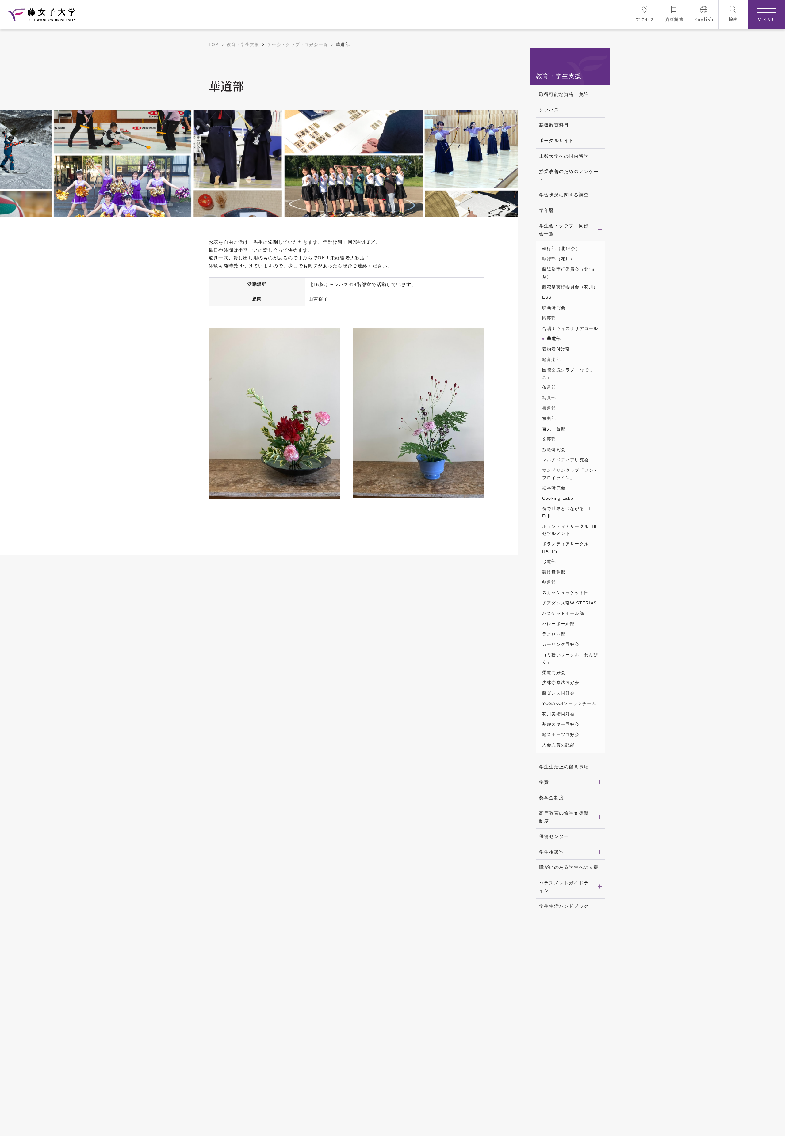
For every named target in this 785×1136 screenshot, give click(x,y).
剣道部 (549, 582)
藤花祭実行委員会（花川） (570, 286)
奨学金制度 (551, 797)
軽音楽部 (551, 359)
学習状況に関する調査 (564, 194)
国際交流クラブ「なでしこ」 (567, 373)
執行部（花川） (558, 258)
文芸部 (549, 439)
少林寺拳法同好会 (561, 682)
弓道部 (549, 561)
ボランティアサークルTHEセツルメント (570, 530)
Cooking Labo (557, 498)
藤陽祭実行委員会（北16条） (568, 273)
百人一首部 (553, 428)
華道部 (554, 338)
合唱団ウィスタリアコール (570, 328)
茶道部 (549, 387)
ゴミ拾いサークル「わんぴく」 (570, 658)
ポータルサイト (556, 140)
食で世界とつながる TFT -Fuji (570, 512)
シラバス (549, 109)
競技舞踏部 (553, 572)
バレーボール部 (558, 623)
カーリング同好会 (561, 644)
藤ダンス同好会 (558, 693)
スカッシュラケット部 (565, 592)
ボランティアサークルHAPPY (565, 547)
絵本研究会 (553, 487)
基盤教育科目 (554, 125)
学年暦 (546, 210)
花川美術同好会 (558, 713)
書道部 (549, 408)
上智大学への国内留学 (564, 156)
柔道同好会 (553, 672)
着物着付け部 (556, 348)
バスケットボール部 (563, 613)
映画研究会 (553, 307)
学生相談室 (551, 851)
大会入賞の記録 (558, 744)
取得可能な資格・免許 (564, 94)
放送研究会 (553, 449)
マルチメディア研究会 (565, 459)
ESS (547, 297)
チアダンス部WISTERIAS (569, 602)
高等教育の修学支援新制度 (564, 817)
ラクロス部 (553, 633)
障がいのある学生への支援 (569, 867)
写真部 (549, 397)
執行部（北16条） (561, 248)
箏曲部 (549, 418)
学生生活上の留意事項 (564, 766)
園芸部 (549, 318)
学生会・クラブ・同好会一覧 (297, 44)
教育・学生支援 (243, 44)
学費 (544, 782)
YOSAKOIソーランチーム (569, 703)
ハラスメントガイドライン (564, 886)
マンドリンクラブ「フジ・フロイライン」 (570, 474)
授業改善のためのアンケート (569, 175)
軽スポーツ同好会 (561, 734)
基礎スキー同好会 (561, 724)
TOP (214, 44)
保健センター (554, 836)
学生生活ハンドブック (564, 906)
